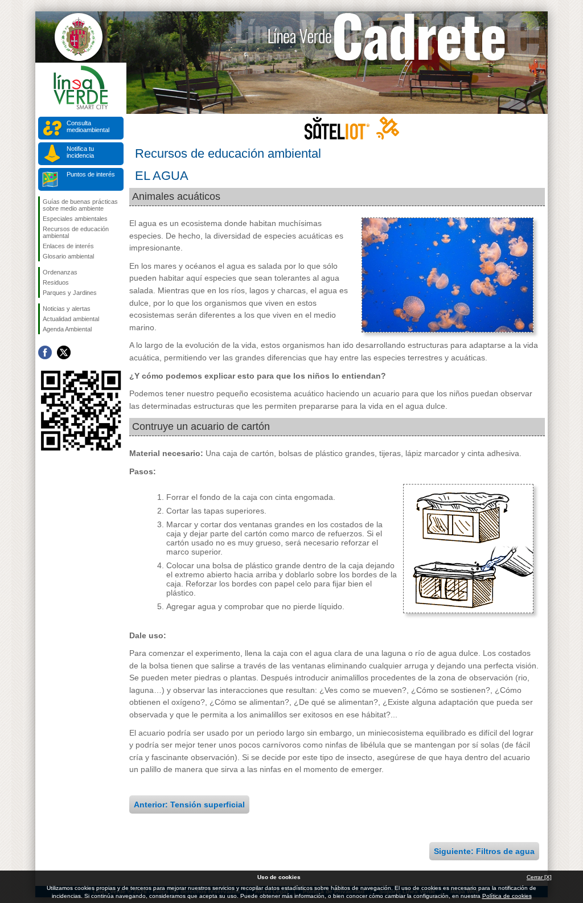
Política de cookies (507, 896)
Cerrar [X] (539, 877)
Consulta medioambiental (88, 126)
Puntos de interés (91, 174)
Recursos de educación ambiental (76, 232)
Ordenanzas (60, 272)
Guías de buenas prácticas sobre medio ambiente (80, 205)
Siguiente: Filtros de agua (484, 851)
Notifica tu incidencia (80, 152)
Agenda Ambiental (67, 329)
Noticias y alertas (67, 308)
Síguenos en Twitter (64, 352)
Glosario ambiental (68, 256)
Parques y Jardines (70, 292)
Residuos (56, 282)
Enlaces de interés (68, 246)
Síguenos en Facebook (45, 352)
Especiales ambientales (75, 218)
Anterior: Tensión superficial (189, 804)
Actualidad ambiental (71, 318)
